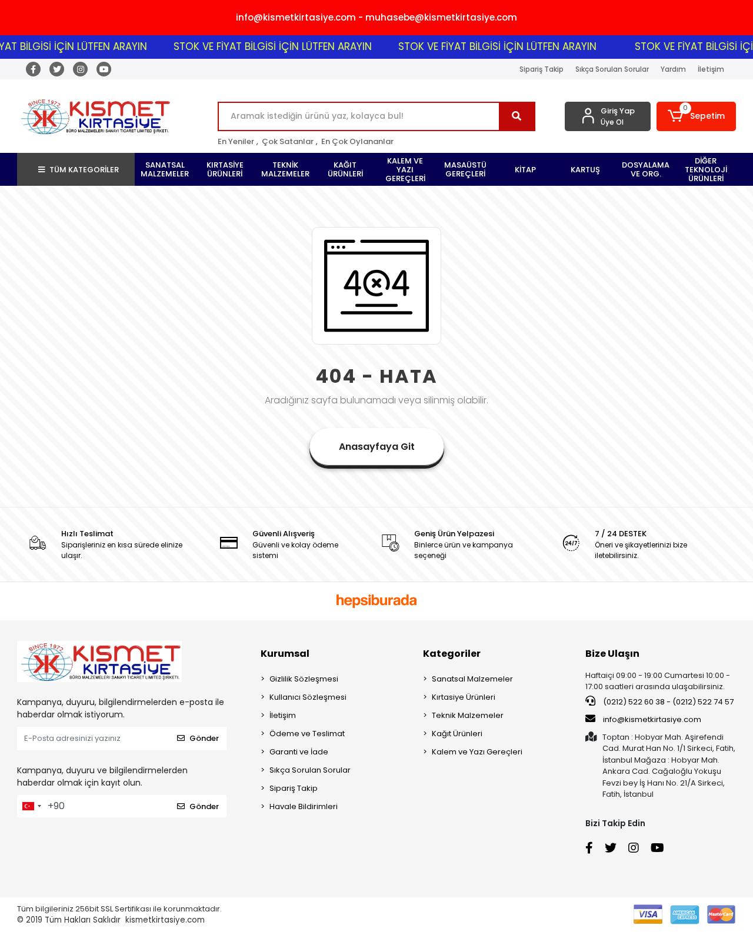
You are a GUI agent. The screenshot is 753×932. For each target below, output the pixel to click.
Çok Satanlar (288, 141)
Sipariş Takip (541, 69)
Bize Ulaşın (612, 653)
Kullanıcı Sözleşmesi (307, 697)
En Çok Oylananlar (357, 141)
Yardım (673, 69)
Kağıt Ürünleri (457, 733)
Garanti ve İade (298, 751)
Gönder (204, 738)
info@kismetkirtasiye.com (652, 719)
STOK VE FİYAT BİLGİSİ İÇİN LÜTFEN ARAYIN (262, 46)
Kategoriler (452, 653)
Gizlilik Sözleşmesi (303, 678)
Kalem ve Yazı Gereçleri (477, 751)
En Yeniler (236, 141)
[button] (696, 116)
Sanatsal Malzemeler (472, 678)
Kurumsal (285, 653)
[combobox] (31, 806)
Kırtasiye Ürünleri (463, 697)
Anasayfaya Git (377, 446)
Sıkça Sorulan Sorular (612, 69)
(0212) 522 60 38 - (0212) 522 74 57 (667, 701)
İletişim (711, 69)
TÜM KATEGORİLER (84, 169)
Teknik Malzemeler (468, 715)
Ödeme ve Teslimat (307, 733)
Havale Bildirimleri (303, 806)
